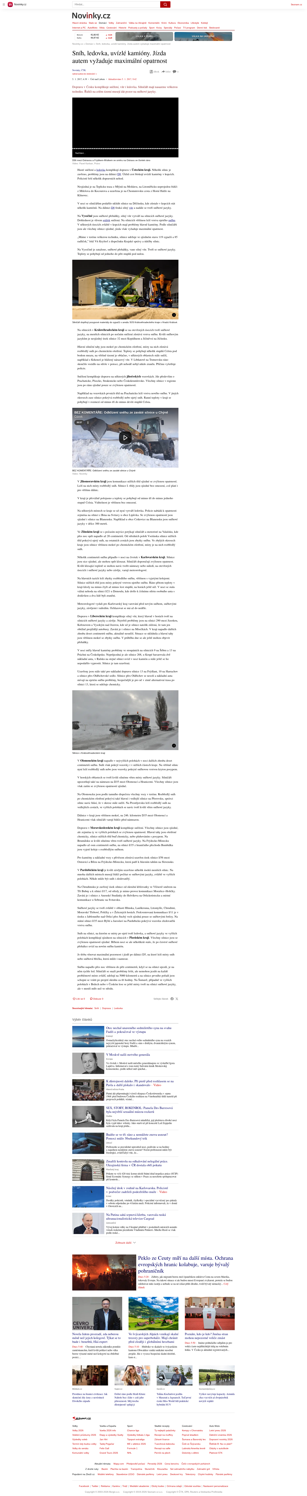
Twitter (95, 1486)
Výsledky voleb (79, 1439)
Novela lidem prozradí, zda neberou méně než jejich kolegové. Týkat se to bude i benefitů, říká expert (96, 1338)
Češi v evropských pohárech (195, 1463)
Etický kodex (158, 1486)
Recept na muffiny (163, 1435)
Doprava (106, 1008)
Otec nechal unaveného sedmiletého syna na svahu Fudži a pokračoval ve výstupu (138, 1030)
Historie (122, 27)
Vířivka (215, 1469)
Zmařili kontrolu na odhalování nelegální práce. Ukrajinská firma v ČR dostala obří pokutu (137, 1163)
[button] (125, 127)
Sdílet (168, 71)
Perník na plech (162, 1453)
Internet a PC (79, 27)
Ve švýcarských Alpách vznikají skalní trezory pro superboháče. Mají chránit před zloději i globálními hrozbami (153, 1338)
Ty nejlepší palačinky (164, 1430)
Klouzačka (162, 1469)
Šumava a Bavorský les (194, 1439)
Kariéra (116, 1486)
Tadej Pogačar (107, 1444)
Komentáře (154, 23)
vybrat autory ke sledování (83, 74)
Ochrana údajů (174, 1486)
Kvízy (159, 27)
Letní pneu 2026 (217, 1430)
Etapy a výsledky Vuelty (111, 1435)
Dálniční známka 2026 (220, 1435)
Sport (151, 27)
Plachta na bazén (119, 1469)
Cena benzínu (172, 1463)
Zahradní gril (203, 1469)
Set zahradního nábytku (182, 1469)
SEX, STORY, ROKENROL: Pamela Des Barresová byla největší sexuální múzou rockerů (139, 1110)
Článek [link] (78, 106)
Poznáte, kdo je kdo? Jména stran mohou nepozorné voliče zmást (206, 1336)
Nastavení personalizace (215, 1486)
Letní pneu (162, 1474)
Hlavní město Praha (115, 1089)
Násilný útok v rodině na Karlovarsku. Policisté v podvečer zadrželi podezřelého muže (137, 1190)
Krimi (164, 23)
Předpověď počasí (135, 1463)
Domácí (103, 23)
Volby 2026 (77, 1430)
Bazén (105, 1469)
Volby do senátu (80, 1448)
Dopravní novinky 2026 (221, 1439)
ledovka (100, 170)
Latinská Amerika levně (193, 1448)
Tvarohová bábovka (164, 1444)
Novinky (76, 70)
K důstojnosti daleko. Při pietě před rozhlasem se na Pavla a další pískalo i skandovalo (140, 1083)
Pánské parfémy (224, 1474)
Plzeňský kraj (112, 1169)
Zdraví (109, 1143)
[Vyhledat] (165, 4)
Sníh (96, 1008)
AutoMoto (92, 27)
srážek (106, 220)
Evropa (109, 1059)
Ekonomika (183, 23)
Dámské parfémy (145, 1474)
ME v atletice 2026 (136, 1444)
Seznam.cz (296, 4)
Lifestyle (195, 23)
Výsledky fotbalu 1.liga (138, 1435)
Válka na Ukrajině (137, 23)
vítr (131, 208)
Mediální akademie (139, 1486)
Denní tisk (202, 27)
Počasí (177, 27)
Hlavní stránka (79, 23)
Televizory (190, 1474)
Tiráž (124, 1486)
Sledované (214, 27)
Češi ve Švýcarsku (191, 1444)
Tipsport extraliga (136, 1439)
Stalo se (93, 23)
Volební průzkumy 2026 (84, 1435)
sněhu (171, 220)
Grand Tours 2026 (109, 1453)
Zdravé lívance (161, 1439)
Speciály (168, 27)
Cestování (111, 27)
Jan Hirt (103, 1439)
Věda (102, 27)
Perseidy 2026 (155, 1463)
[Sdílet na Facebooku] (172, 998)
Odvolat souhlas (192, 1486)
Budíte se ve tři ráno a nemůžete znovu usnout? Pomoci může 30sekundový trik (137, 1136)
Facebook (84, 1486)
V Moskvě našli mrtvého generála (128, 1054)
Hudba (109, 1116)
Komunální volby (80, 1453)
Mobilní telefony (106, 1474)
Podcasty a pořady (137, 27)
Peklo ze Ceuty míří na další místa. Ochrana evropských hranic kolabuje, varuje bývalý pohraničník (185, 1264)
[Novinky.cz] (91, 16)
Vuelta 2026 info (108, 1430)
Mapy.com (119, 1463)
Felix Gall (104, 1448)
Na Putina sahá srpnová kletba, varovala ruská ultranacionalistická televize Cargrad (136, 1216)
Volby (111, 23)
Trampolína (136, 1469)
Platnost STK (215, 1453)
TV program (189, 27)
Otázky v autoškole (218, 1448)
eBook (156, 71)
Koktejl (204, 23)
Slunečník (150, 1469)
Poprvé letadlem (190, 1435)
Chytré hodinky (205, 1474)
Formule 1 (132, 1448)
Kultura (172, 23)
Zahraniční (121, 23)
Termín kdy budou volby (84, 1444)
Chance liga (133, 1430)
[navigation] (3, 4)
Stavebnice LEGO (125, 1474)
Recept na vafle (162, 1448)
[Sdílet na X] (176, 998)
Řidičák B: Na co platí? (220, 1444)
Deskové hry (176, 1474)
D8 (119, 174)
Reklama (105, 1486)
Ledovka (118, 1008)
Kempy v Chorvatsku (192, 1430)
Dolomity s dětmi (190, 1453)
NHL (129, 1453)
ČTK (83, 70)
